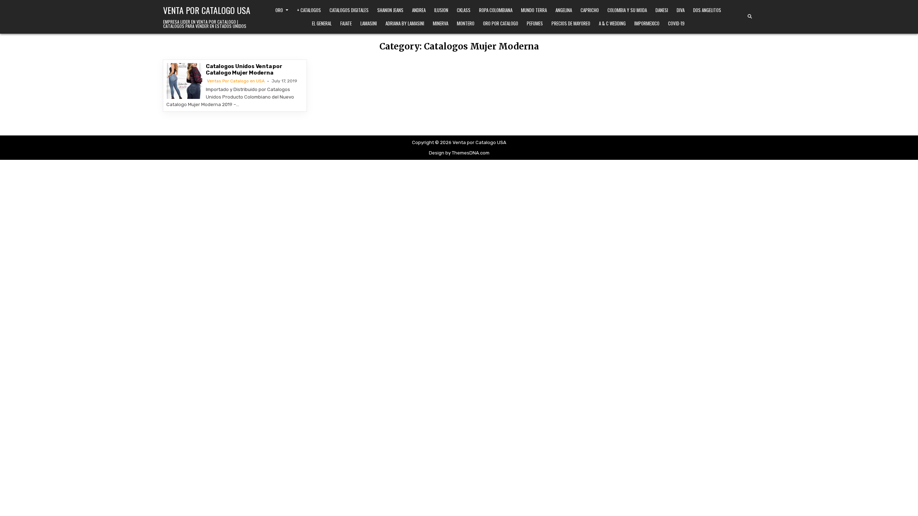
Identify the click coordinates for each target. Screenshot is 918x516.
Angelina (563, 10)
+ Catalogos (309, 10)
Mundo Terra (534, 10)
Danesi (662, 10)
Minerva (440, 23)
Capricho (590, 10)
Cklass (463, 10)
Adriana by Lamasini (404, 23)
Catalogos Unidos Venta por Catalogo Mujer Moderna (244, 69)
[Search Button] (749, 16)
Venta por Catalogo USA (206, 10)
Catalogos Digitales (349, 10)
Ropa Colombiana (495, 10)
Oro (279, 10)
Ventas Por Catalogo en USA (236, 81)
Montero (465, 23)
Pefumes (535, 23)
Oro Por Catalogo (500, 23)
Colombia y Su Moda (627, 10)
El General (322, 23)
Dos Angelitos (707, 10)
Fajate (346, 23)
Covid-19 (676, 23)
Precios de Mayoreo (571, 23)
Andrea (419, 10)
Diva (681, 10)
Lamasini (368, 23)
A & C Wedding (612, 23)
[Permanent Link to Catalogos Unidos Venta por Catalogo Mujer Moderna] (184, 81)
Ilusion (441, 10)
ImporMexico (646, 23)
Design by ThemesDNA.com (459, 153)
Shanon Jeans (390, 10)
